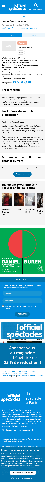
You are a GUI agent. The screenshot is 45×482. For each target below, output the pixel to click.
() (22, 126)
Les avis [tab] (33, 35)
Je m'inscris (22, 314)
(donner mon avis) (21, 28)
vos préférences (16, 463)
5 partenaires (18, 461)
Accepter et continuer (23, 472)
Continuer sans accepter (22, 478)
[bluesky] (22, 82)
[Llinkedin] (29, 82)
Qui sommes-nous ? (9, 371)
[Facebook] (14, 82)
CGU (18, 376)
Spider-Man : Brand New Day (6, 211)
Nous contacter (24, 371)
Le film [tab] (11, 35)
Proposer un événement (21, 373)
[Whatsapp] (18, 82)
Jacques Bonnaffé (24, 60)
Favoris (34, 28)
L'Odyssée (17, 209)
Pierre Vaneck (24, 63)
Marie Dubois (13, 63)
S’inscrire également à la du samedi (21, 307)
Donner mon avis (22, 174)
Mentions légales (28, 376)
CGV (13, 376)
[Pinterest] (26, 82)
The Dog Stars (40, 212)
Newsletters (6, 376)
